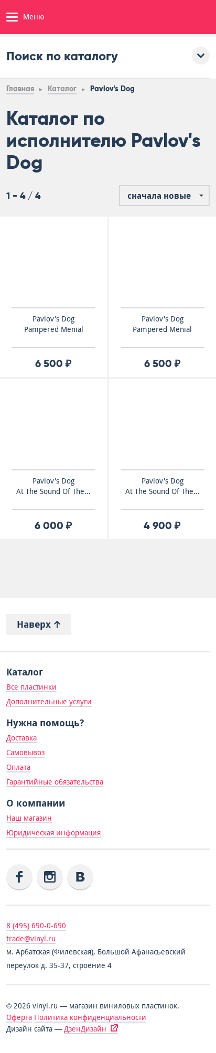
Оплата (18, 767)
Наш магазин (29, 818)
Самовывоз (25, 752)
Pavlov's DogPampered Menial (53, 324)
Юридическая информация (53, 833)
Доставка (21, 738)
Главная (20, 88)
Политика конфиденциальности (90, 1017)
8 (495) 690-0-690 (36, 925)
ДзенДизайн (85, 1029)
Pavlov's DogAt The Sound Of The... (53, 486)
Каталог (62, 88)
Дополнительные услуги (49, 701)
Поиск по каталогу (62, 55)
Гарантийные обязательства (54, 782)
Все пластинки (31, 687)
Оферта (19, 1017)
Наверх (35, 624)
